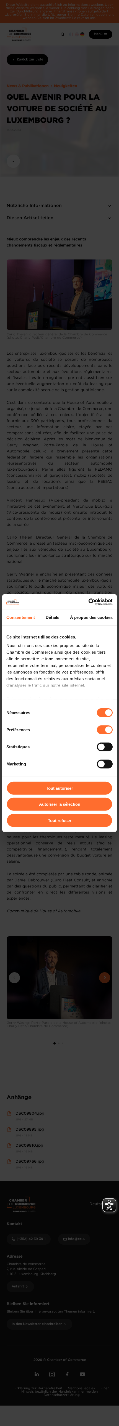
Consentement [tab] (20, 617)
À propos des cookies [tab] (91, 617)
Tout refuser (59, 820)
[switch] (105, 729)
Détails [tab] (52, 617)
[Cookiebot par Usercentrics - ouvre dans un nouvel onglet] (88, 602)
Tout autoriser (59, 788)
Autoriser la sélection (59, 804)
